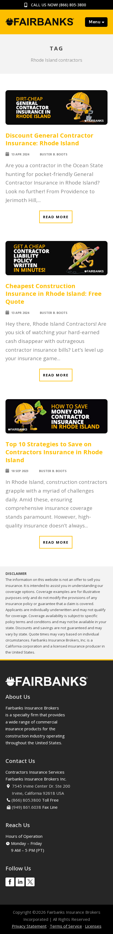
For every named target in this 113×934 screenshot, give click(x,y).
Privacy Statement (29, 926)
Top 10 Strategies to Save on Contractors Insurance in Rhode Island (54, 452)
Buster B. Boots (53, 154)
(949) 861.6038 (26, 807)
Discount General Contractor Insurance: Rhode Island (49, 139)
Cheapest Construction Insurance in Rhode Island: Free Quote (53, 293)
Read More (56, 216)
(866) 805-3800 (72, 4)
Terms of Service (66, 926)
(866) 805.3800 (26, 800)
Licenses (93, 926)
